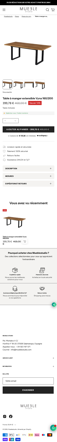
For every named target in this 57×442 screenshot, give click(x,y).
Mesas (17, 16)
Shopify (28, 429)
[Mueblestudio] (28, 9)
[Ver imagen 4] (40, 84)
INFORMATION (7, 366)
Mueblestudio (8, 16)
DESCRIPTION (11, 168)
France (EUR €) (8, 425)
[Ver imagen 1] (7, 84)
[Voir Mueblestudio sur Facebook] (11, 416)
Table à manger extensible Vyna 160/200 (15, 237)
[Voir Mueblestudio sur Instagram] (5, 416)
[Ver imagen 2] (18, 84)
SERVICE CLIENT (8, 358)
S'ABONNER (28, 390)
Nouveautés (7, 92)
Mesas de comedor (27, 16)
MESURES (9, 176)
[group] (28, 2)
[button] (47, 10)
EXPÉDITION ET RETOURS (16, 184)
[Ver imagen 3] (29, 84)
